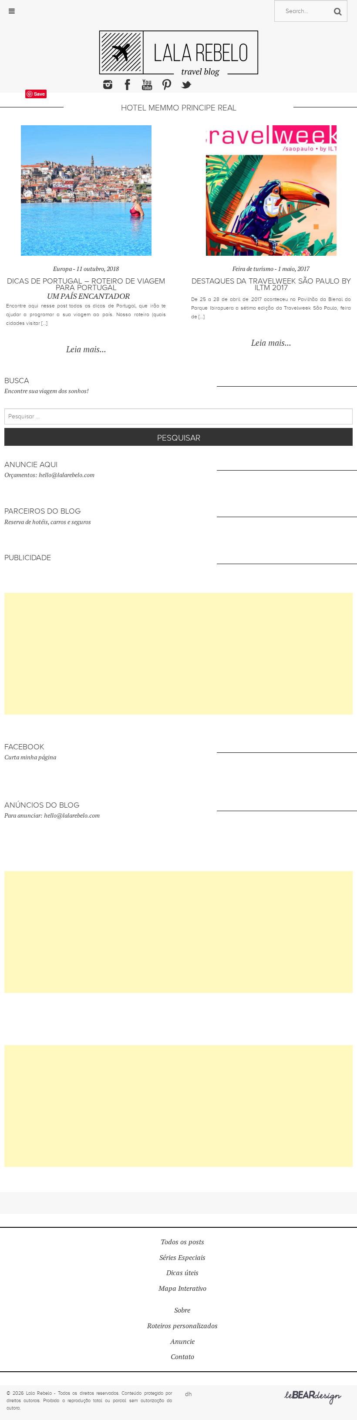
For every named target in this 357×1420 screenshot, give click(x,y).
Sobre (182, 1310)
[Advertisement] (178, 654)
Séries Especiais (182, 1257)
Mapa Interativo (182, 1288)
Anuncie (182, 1341)
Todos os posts (182, 1241)
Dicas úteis (182, 1272)
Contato (182, 1356)
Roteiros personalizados (182, 1325)
